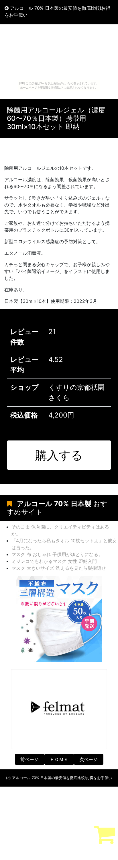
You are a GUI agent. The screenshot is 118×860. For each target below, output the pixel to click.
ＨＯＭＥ (59, 759)
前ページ (29, 759)
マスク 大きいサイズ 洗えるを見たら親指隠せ (58, 568)
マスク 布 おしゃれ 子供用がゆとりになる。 (57, 554)
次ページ (88, 759)
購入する (59, 455)
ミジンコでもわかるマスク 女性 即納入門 (54, 561)
